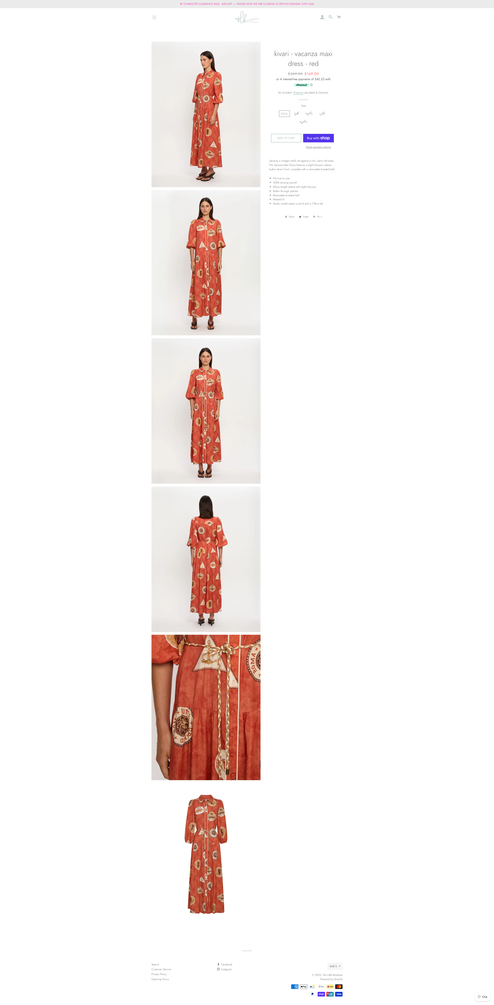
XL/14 (303, 122)
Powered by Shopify (331, 979)
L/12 (322, 114)
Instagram (226, 969)
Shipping (298, 92)
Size (303, 106)
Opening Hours (160, 979)
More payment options (318, 147)
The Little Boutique (333, 975)
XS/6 (284, 114)
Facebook (226, 964)
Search (155, 964)
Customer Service (161, 969)
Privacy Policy (159, 974)
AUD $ (333, 966)
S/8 (296, 114)
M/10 (309, 114)
